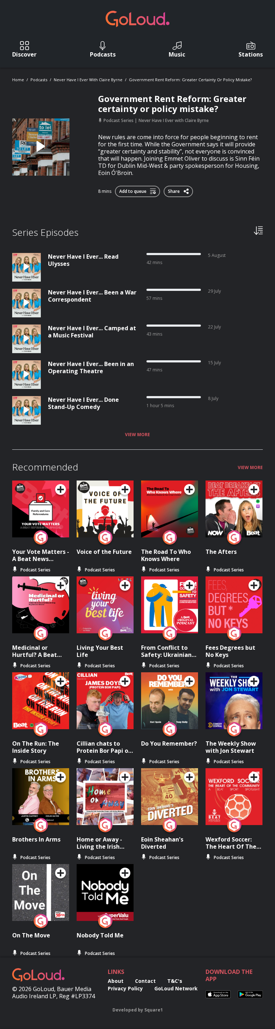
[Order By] (258, 230)
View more (137, 435)
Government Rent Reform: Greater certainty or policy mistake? (190, 79)
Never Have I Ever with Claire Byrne (88, 79)
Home (18, 79)
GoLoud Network (176, 988)
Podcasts (38, 79)
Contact (145, 980)
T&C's (174, 980)
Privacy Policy (125, 988)
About (116, 980)
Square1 (153, 1010)
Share (174, 190)
